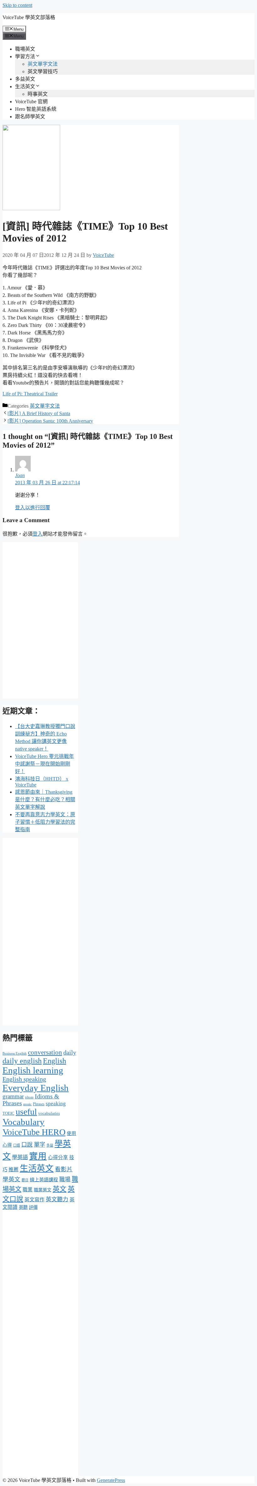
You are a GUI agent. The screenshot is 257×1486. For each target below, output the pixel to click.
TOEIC (8, 1113)
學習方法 (25, 56)
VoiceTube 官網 (31, 101)
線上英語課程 (44, 1179)
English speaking (24, 1079)
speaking (56, 1104)
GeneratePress (111, 1480)
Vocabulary (24, 1122)
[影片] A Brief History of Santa (39, 413)
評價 (33, 1207)
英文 (59, 1189)
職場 (65, 1179)
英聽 (23, 1207)
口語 (16, 1145)
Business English (15, 1053)
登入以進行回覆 (32, 507)
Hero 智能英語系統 (35, 109)
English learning (33, 1070)
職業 (28, 1189)
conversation (45, 1052)
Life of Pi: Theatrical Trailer (30, 393)
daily (69, 1052)
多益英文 (25, 79)
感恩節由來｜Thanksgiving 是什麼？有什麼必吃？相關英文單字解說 (45, 799)
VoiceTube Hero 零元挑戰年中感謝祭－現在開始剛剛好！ (44, 764)
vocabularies (49, 1113)
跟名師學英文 (30, 116)
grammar (13, 1096)
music (27, 1104)
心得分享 (58, 1157)
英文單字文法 (43, 64)
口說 (27, 1145)
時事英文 (38, 94)
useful (26, 1112)
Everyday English (36, 1088)
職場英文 (25, 49)
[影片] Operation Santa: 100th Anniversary (50, 421)
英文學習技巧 (43, 71)
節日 (25, 1180)
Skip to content (17, 5)
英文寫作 (34, 1199)
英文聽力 (57, 1199)
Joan (20, 475)
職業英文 (42, 1190)
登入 (38, 534)
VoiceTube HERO (34, 1132)
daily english (22, 1060)
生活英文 (25, 86)
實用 (38, 1156)
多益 (49, 1145)
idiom (29, 1097)
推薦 (13, 1169)
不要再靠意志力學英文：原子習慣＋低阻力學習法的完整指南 (45, 822)
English (54, 1060)
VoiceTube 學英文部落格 (29, 17)
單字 (39, 1145)
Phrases (39, 1104)
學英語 (20, 1157)
